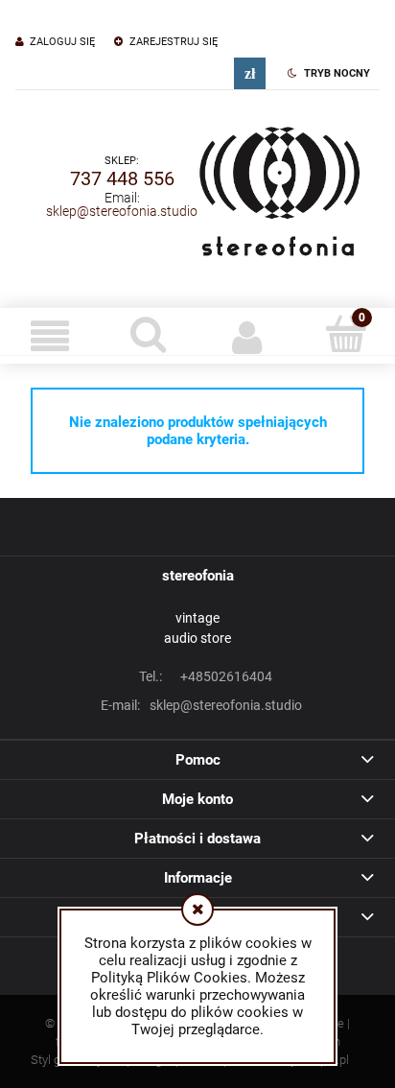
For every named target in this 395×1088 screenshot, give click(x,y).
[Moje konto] (247, 336)
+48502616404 (205, 676)
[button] (49, 336)
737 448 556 (122, 178)
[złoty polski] (250, 73)
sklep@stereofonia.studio (122, 211)
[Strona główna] (279, 186)
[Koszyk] (345, 334)
